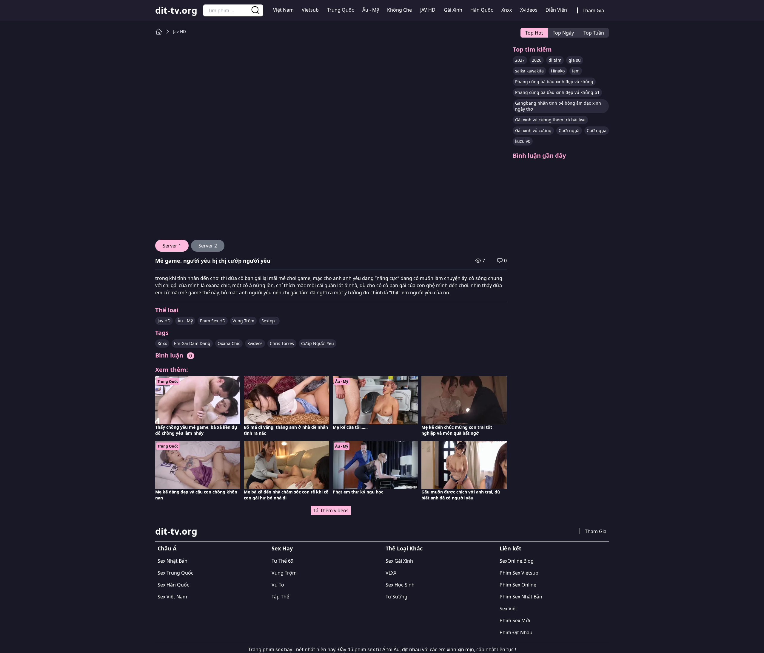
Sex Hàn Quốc (173, 584)
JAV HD (427, 10)
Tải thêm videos (331, 510)
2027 (520, 60)
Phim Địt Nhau (516, 632)
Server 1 (172, 245)
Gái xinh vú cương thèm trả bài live (550, 120)
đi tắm (555, 60)
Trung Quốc (340, 10)
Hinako (558, 71)
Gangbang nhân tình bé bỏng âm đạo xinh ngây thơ (558, 106)
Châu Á (167, 548)
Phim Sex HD (212, 321)
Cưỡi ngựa (569, 130)
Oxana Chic (229, 343)
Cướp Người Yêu (317, 343)
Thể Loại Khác (404, 548)
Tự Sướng (396, 596)
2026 (536, 60)
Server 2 (207, 245)
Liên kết (510, 548)
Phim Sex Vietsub (519, 573)
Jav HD (179, 31)
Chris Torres (282, 343)
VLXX (391, 573)
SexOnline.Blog (517, 561)
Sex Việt (508, 608)
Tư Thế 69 (282, 561)
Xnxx (506, 10)
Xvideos (528, 10)
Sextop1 (269, 321)
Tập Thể (280, 596)
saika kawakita (529, 71)
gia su (575, 60)
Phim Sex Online (518, 584)
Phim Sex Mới (515, 620)
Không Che (399, 10)
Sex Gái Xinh (399, 561)
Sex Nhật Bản (172, 561)
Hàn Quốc (481, 10)
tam (576, 71)
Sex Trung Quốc (175, 573)
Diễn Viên (556, 10)
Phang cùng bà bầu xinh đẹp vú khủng (554, 81)
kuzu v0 (522, 141)
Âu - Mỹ (370, 10)
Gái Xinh (453, 10)
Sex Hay (282, 548)
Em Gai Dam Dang (192, 343)
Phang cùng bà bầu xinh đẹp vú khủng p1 (557, 92)
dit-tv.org (176, 10)
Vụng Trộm (243, 321)
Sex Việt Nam (172, 596)
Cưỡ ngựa (596, 130)
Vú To (278, 584)
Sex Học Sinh (400, 584)
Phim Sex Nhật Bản (521, 596)
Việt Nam (283, 10)
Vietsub (310, 10)
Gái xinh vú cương (533, 130)
